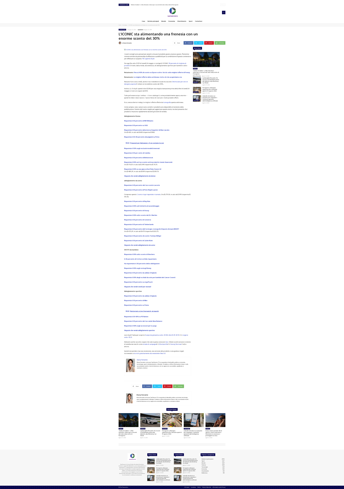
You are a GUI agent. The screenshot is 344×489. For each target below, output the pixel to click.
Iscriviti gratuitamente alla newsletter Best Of (149, 353)
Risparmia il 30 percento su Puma (136, 305)
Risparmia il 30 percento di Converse (137, 220)
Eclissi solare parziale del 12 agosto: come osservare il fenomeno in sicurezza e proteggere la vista (214, 433)
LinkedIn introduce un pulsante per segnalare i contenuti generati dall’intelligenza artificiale (210, 98)
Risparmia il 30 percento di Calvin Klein (138, 240)
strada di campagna (150, 344)
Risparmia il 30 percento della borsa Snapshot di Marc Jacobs (146, 130)
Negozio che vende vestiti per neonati (137, 287)
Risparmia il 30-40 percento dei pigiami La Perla (141, 137)
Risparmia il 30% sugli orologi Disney (137, 268)
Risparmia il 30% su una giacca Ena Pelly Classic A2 (142, 169)
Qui (166, 342)
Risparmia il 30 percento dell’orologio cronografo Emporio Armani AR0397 (151, 229)
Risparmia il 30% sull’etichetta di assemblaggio (141, 206)
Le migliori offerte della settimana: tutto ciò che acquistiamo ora (158, 77)
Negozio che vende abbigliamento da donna (139, 176)
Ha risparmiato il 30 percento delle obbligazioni (141, 263)
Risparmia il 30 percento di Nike (135, 300)
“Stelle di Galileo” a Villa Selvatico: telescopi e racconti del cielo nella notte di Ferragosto (206, 72)
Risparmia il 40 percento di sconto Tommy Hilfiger (142, 236)
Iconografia (167, 102)
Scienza (195, 68)
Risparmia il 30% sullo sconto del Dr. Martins (140, 215)
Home (120, 25)
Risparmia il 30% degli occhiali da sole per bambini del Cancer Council (149, 277)
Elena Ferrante (127, 43)
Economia (196, 92)
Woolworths (163, 344)
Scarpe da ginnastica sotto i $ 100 (156, 335)
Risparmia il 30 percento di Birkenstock (138, 158)
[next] (224, 5)
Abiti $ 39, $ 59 (174, 335)
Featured (196, 82)
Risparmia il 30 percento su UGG (136, 125)
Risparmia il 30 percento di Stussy (136, 210)
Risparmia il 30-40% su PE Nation (136, 316)
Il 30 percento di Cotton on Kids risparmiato (140, 259)
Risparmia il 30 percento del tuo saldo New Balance (143, 321)
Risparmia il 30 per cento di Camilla (137, 153)
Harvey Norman (176, 344)
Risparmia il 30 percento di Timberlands (139, 224)
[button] (223, 12)
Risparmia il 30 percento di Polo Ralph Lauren (141, 190)
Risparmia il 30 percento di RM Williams (138, 121)
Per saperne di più (148, 59)
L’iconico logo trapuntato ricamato (148, 194)
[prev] (221, 5)
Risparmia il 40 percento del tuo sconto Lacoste (142, 185)
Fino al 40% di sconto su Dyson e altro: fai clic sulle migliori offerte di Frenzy (162, 72)
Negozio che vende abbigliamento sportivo (139, 330)
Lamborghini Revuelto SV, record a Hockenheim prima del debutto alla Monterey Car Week (155, 4)
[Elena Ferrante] (120, 43)
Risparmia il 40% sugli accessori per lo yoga (140, 326)
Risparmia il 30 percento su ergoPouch (138, 282)
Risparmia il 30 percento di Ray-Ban (137, 201)
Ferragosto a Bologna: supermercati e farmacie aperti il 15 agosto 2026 (209, 89)
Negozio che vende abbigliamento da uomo (139, 245)
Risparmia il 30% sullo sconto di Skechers (139, 254)
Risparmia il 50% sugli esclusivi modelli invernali (142, 148)
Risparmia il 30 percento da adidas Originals (140, 273)
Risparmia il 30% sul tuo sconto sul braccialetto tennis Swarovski (148, 162)
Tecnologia (124, 25)
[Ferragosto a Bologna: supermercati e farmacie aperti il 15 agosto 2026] (197, 90)
